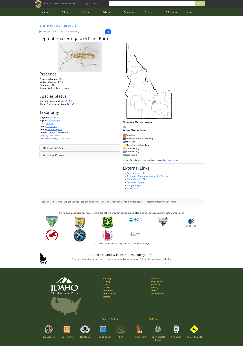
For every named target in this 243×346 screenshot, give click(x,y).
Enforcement (172, 12)
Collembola (51, 126)
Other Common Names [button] (54, 148)
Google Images (134, 185)
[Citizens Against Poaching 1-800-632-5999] (158, 329)
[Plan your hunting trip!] (67, 329)
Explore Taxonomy (90, 201)
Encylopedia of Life (136, 173)
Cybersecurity (157, 293)
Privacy (154, 287)
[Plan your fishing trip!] (103, 329)
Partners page (143, 243)
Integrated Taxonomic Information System (147, 176)
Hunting (45, 12)
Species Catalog (70, 25)
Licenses (86, 12)
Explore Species (71, 201)
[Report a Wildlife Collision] (194, 329)
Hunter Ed (85, 336)
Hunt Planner (66, 336)
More (173, 201)
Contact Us (156, 278)
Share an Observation (111, 201)
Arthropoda (54, 120)
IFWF (121, 336)
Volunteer (156, 284)
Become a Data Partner (157, 201)
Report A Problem (110, 319)
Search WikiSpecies (136, 182)
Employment (157, 281)
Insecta (49, 123)
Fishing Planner (103, 336)
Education (129, 12)
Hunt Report (140, 336)
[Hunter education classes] (85, 329)
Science (148, 12)
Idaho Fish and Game (49, 25)
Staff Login (154, 319)
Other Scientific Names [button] (54, 155)
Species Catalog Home (51, 201)
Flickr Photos (133, 188)
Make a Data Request (134, 201)
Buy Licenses (49, 336)
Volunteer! (176, 336)
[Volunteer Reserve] (176, 329)
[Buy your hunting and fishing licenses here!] (48, 329)
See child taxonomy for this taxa (54, 138)
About (189, 12)
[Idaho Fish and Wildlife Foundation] (121, 329)
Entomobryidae (54, 129)
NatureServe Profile (136, 179)
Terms (154, 290)
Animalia (54, 117)
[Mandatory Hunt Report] (140, 329)
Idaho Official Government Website (60, 3)
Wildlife (106, 12)
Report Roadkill (194, 337)
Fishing (65, 12)
